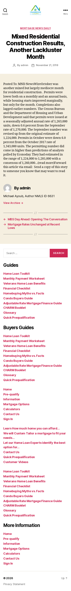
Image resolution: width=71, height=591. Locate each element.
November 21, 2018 (47, 65)
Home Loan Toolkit (16, 273)
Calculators (11, 409)
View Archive (13, 203)
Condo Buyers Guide (18, 298)
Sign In (8, 419)
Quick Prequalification (19, 317)
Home (7, 389)
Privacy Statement (14, 584)
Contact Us (11, 414)
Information (11, 399)
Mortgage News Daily (35, 28)
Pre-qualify (11, 394)
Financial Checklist (16, 288)
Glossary (9, 312)
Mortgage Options (16, 404)
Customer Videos (15, 462)
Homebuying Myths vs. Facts (23, 293)
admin (24, 65)
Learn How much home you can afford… (31, 428)
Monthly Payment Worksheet (23, 278)
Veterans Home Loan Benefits (24, 283)
